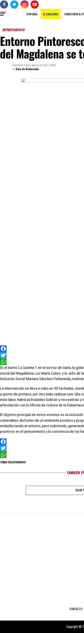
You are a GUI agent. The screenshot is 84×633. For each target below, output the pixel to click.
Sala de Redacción (27, 69)
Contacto (76, 609)
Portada (32, 14)
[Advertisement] (42, 321)
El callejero (50, 14)
